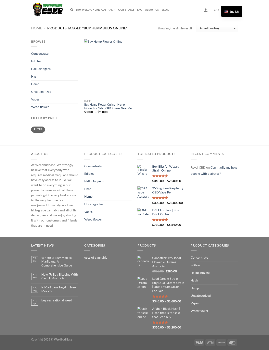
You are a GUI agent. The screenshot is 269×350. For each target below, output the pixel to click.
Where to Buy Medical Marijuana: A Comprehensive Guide (56, 261)
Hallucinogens (41, 68)
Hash (34, 76)
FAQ (139, 10)
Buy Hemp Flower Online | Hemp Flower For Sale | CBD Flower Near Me (108, 106)
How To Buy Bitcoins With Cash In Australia (59, 276)
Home (36, 28)
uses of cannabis (95, 257)
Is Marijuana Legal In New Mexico (59, 289)
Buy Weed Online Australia (95, 10)
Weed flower (40, 107)
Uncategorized (41, 91)
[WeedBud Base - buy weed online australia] (47, 10)
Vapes (35, 99)
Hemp (35, 84)
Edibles (36, 61)
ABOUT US (152, 10)
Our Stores (126, 10)
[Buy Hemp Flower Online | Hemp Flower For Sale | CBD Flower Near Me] (108, 68)
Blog (165, 10)
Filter (38, 129)
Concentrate (39, 53)
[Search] (71, 10)
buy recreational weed (56, 300)
